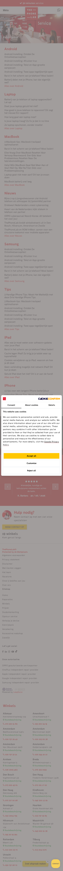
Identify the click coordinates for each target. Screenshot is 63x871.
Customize (31, 463)
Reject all (31, 470)
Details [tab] (51, 405)
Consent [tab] (11, 405)
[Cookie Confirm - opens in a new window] (49, 398)
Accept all (31, 456)
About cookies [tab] (31, 405)
